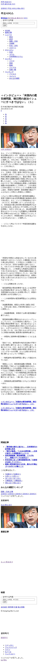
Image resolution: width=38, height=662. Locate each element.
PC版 (15, 607)
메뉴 (5, 660)
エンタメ (8, 59)
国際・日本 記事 (7, 492)
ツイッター (9, 645)
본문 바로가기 (6, 2)
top (2, 660)
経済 (11, 39)
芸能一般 (12, 69)
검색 (4, 25)
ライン (7, 649)
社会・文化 (13, 45)
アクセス (12, 74)
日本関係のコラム (16, 56)
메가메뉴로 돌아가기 (16, 18)
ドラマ (11, 61)
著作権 (10, 607)
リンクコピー (10, 654)
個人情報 (21, 607)
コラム (11, 54)
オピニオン (9, 50)
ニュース (8, 35)
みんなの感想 (14, 78)
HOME (7, 30)
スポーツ (12, 48)
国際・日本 (13, 41)
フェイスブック (11, 647)
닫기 (25, 18)
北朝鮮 (11, 43)
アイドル (12, 67)
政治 (11, 37)
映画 (11, 65)
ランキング (9, 72)
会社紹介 (4, 607)
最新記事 (8, 32)
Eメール (8, 652)
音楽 (11, 63)
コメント (12, 76)
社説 (11, 52)
